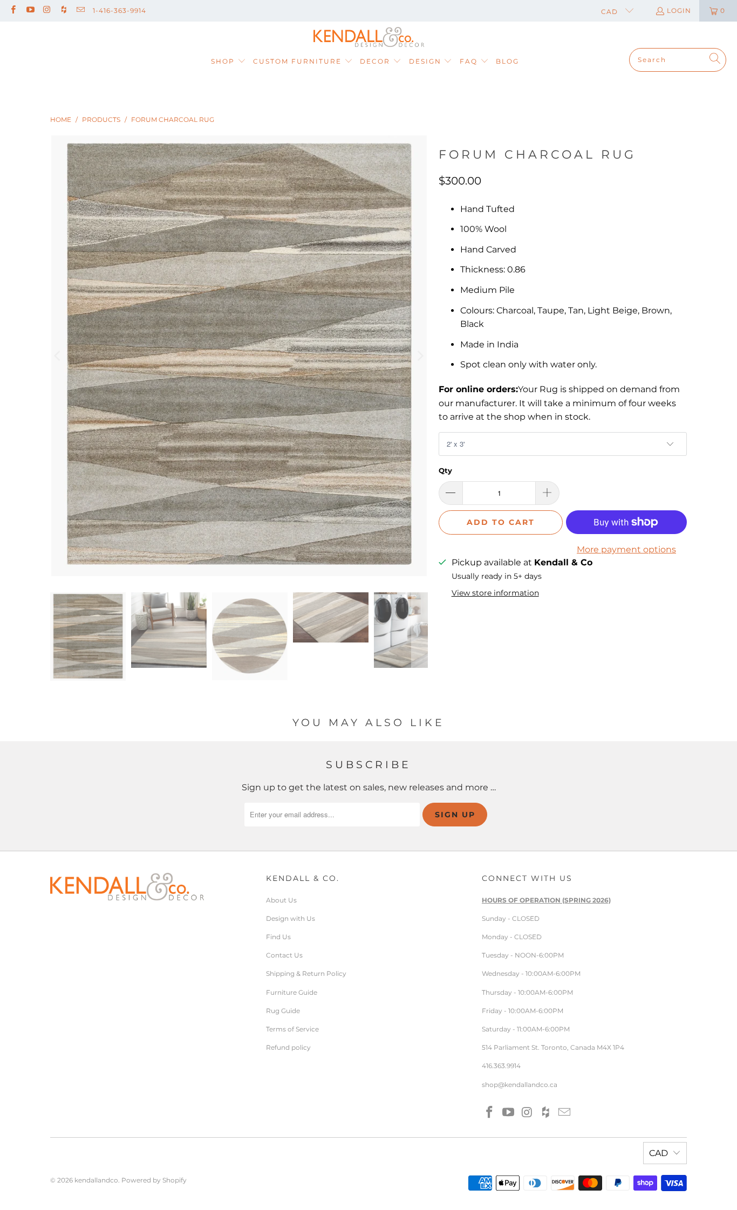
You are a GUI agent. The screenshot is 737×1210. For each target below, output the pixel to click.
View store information (495, 593)
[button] (228, 62)
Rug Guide (283, 1011)
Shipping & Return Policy (306, 973)
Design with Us (290, 918)
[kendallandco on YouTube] (29, 10)
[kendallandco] (368, 37)
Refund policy (288, 1047)
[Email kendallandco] (80, 10)
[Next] (419, 355)
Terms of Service (292, 1029)
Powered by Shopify (154, 1180)
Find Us (278, 937)
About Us (281, 900)
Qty (445, 470)
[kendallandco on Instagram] (46, 10)
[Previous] (58, 355)
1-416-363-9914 (119, 10)
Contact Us (284, 955)
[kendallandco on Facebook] (12, 10)
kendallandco (96, 1180)
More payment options (626, 549)
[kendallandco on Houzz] (63, 10)
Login (679, 10)
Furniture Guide (291, 992)
